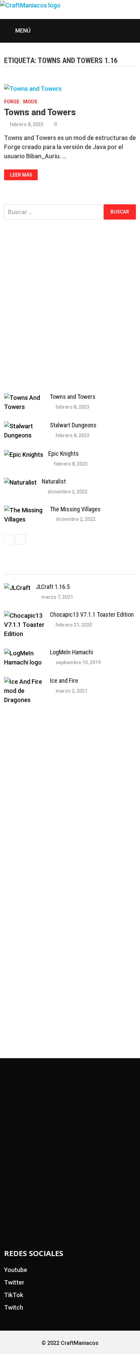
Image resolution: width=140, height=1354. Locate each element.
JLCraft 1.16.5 (53, 586)
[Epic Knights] (23, 454)
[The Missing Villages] (24, 510)
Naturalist (54, 481)
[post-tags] (119, 568)
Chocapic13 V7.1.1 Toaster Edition (92, 614)
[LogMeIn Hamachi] (24, 653)
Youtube (15, 1269)
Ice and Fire (64, 680)
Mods (30, 101)
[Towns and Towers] (24, 397)
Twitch (13, 1307)
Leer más (21, 175)
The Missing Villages (75, 509)
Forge (11, 101)
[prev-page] (9, 539)
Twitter (14, 1282)
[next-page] (21, 539)
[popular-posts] (20, 568)
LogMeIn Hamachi (71, 652)
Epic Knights (63, 453)
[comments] (86, 568)
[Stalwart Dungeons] (24, 426)
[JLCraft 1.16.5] (17, 587)
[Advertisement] (70, 306)
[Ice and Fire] (24, 681)
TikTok (13, 1294)
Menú (22, 30)
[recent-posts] (53, 568)
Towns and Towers (40, 112)
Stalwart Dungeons (73, 425)
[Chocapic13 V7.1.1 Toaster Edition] (24, 615)
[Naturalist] (20, 482)
